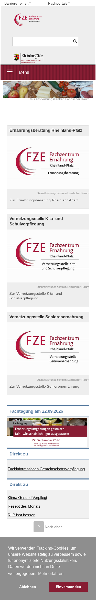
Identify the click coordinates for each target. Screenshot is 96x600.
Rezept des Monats (24, 506)
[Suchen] (75, 41)
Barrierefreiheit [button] (16, 3)
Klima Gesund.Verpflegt (27, 497)
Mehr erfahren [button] (50, 573)
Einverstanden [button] (68, 587)
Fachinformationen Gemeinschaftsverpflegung (46, 469)
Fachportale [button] (58, 3)
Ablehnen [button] (27, 587)
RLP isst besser (21, 515)
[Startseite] (28, 58)
